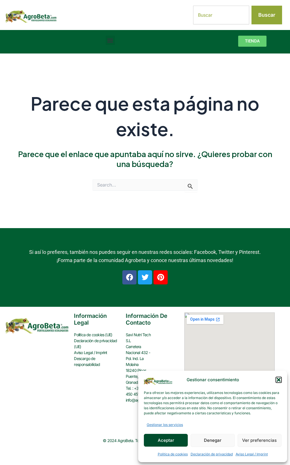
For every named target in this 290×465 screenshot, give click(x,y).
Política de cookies (173, 454)
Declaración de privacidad (212, 454)
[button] (279, 380)
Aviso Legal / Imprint (252, 454)
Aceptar (166, 440)
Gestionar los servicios (165, 425)
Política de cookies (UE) (93, 334)
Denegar (212, 440)
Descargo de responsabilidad (87, 361)
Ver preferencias (259, 440)
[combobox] (221, 15)
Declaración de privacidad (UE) (95, 343)
